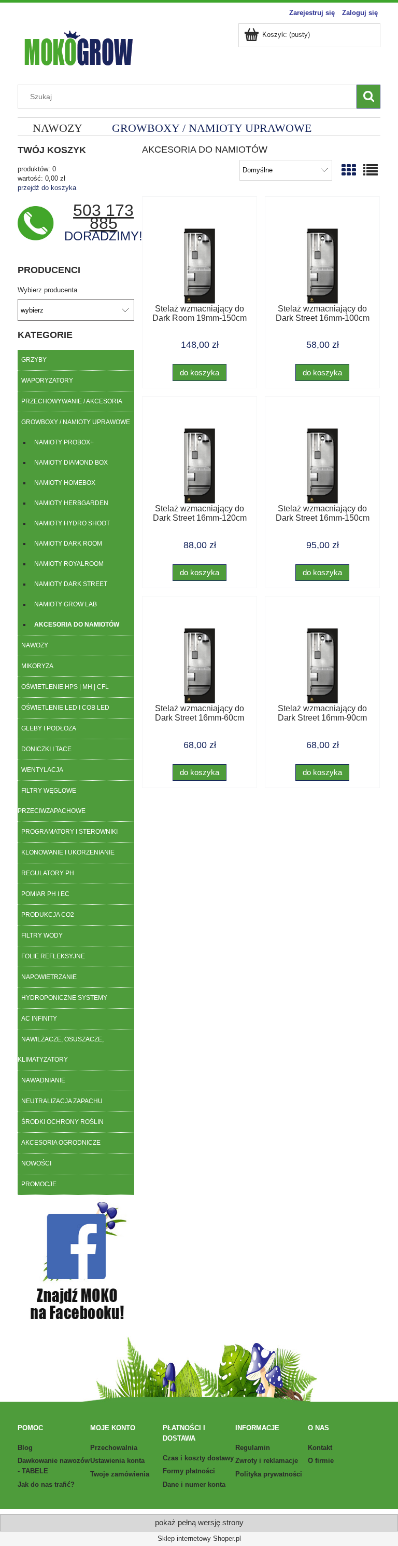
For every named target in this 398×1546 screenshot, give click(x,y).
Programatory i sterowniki (69, 831)
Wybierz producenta (47, 290)
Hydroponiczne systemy (64, 997)
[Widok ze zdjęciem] (349, 170)
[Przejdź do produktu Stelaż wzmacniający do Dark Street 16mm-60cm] (199, 653)
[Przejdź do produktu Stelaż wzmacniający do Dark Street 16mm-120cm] (199, 453)
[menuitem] (57, 128)
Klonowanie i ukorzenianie (68, 852)
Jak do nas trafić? (46, 1484)
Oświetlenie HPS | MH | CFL (65, 686)
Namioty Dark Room (68, 543)
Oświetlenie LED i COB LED (65, 707)
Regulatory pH (47, 873)
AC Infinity (39, 1018)
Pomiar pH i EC (45, 894)
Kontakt (320, 1448)
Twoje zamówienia (119, 1474)
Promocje (38, 1184)
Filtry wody (42, 935)
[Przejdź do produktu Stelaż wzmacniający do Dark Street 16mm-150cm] (322, 453)
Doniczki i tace (46, 749)
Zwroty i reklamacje (266, 1460)
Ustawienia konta (117, 1460)
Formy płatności (189, 1471)
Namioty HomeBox (64, 482)
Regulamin (252, 1448)
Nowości (36, 1163)
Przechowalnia (113, 1448)
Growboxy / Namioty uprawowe (75, 422)
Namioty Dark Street (70, 584)
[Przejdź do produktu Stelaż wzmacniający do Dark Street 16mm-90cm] (322, 653)
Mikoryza (37, 666)
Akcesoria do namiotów (76, 624)
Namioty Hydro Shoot (72, 523)
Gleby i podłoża (48, 728)
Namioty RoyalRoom (69, 563)
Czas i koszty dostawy (198, 1458)
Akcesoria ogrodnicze (61, 1142)
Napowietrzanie (49, 977)
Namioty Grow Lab (65, 604)
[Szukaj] (368, 97)
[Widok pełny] (370, 170)
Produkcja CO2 (47, 914)
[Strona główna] (78, 47)
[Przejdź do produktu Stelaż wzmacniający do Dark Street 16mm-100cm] (322, 254)
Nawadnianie (43, 1080)
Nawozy (34, 645)
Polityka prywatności (268, 1474)
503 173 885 (103, 217)
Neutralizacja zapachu (62, 1101)
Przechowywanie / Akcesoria (71, 401)
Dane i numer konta (194, 1484)
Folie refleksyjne (53, 956)
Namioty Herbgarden (71, 503)
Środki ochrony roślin (62, 1121)
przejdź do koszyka (47, 188)
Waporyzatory (47, 380)
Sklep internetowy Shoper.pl (199, 1538)
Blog (25, 1448)
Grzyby (34, 359)
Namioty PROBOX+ (64, 442)
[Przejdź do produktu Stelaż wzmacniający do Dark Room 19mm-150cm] (199, 254)
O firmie (321, 1460)
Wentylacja (42, 770)
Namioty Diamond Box (71, 462)
